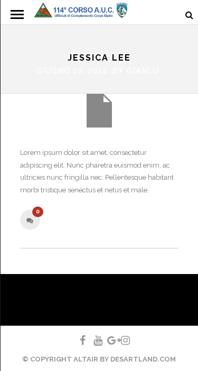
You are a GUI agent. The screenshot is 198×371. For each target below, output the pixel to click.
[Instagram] (121, 340)
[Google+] (107, 340)
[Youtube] (93, 340)
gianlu (143, 70)
